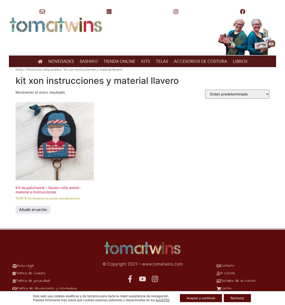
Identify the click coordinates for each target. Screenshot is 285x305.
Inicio (20, 70)
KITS (145, 61)
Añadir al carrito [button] (33, 209)
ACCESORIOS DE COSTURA (200, 61)
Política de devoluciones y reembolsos (47, 288)
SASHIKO (89, 61)
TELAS (162, 61)
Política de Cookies (31, 273)
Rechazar (237, 298)
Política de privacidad (33, 281)
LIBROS (240, 61)
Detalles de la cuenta (238, 281)
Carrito (226, 288)
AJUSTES (162, 300)
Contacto (227, 265)
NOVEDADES (61, 61)
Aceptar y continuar (201, 298)
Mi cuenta (227, 273)
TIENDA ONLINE (119, 61)
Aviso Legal (25, 265)
